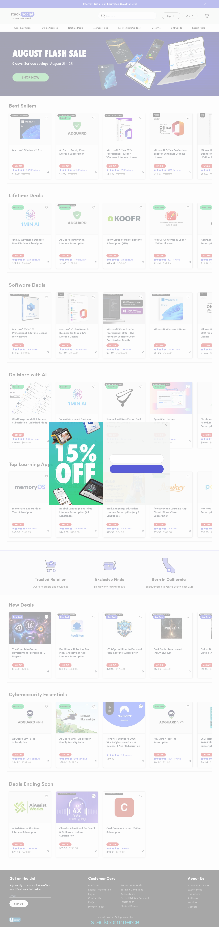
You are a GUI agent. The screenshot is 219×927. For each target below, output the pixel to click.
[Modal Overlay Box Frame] (109, 463)
